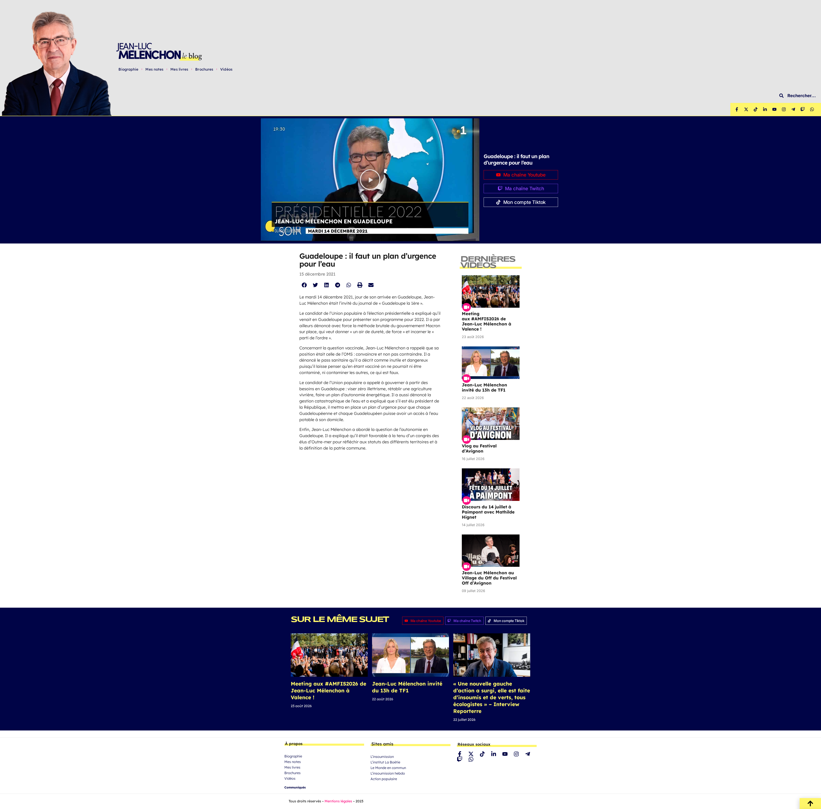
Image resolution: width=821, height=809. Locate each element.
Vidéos (226, 69)
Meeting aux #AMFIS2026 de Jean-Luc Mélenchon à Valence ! (486, 321)
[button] (370, 180)
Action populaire (384, 779)
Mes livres (179, 69)
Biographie (128, 69)
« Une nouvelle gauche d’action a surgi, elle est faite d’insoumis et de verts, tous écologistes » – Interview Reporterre (491, 697)
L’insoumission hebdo (388, 773)
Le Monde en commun (388, 768)
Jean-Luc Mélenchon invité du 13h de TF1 (484, 387)
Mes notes (154, 69)
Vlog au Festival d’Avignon (479, 448)
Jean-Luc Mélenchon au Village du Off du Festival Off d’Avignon (489, 578)
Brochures (204, 69)
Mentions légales (338, 801)
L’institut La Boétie (385, 762)
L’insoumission (382, 756)
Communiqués (295, 787)
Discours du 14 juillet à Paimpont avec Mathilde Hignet (488, 512)
